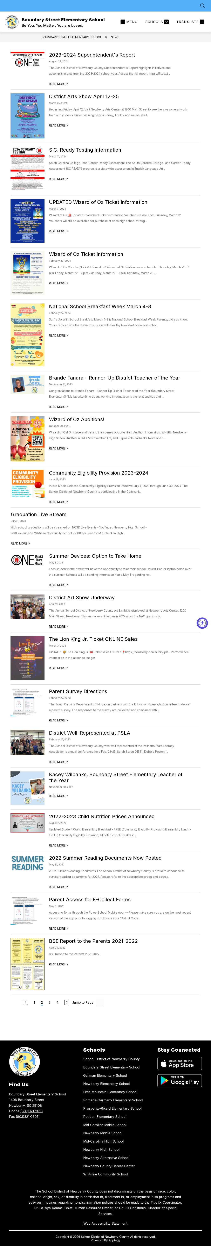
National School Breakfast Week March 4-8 (100, 306)
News (115, 37)
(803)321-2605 (27, 1117)
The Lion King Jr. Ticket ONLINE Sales (93, 639)
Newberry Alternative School (106, 1158)
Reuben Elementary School (104, 1117)
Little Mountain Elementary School (110, 1092)
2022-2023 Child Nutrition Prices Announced (102, 816)
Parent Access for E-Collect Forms (90, 899)
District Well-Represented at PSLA (89, 733)
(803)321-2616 (31, 1111)
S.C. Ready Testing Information (85, 150)
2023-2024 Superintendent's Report (92, 55)
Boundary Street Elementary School (72, 37)
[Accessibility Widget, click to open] (202, 623)
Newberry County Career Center (109, 1166)
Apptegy (114, 1240)
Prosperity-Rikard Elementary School (112, 1108)
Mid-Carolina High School (103, 1141)
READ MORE (58, 84)
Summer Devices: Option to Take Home (95, 556)
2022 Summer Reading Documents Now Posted (105, 858)
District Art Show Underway (82, 597)
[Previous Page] (25, 1002)
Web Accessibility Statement (105, 1223)
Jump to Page (83, 1002)
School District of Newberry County (111, 1059)
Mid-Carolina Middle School (105, 1125)
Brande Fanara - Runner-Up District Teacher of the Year (114, 378)
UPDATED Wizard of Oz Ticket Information (98, 202)
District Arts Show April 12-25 (84, 96)
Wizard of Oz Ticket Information (86, 254)
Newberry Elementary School (106, 1084)
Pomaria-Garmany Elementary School (113, 1100)
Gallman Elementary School (105, 1075)
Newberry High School (101, 1149)
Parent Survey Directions (78, 691)
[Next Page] (66, 1002)
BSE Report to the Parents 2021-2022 (93, 941)
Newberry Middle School (102, 1133)
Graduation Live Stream (39, 514)
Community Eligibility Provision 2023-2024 (98, 473)
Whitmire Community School (105, 1174)
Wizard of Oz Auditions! (76, 419)
